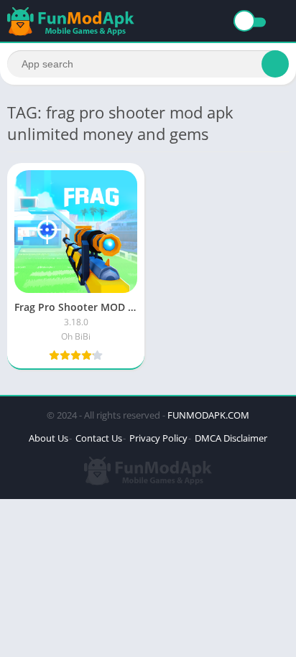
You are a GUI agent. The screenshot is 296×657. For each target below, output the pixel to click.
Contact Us (98, 438)
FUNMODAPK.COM (208, 415)
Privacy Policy (158, 438)
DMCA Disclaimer (231, 438)
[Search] (275, 64)
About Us (48, 438)
